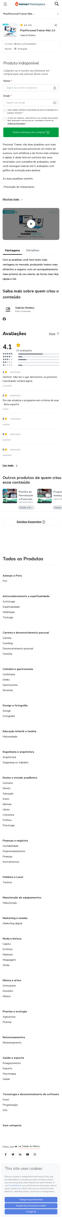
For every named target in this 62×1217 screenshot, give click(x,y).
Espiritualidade (11, 607)
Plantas (7, 1022)
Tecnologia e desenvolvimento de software (31, 1094)
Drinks (6, 680)
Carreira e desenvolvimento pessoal (26, 632)
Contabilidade (11, 846)
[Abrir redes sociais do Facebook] (4, 320)
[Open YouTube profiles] (27, 1154)
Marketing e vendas (15, 918)
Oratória (7, 654)
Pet (5, 581)
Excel (6, 1099)
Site (5, 1110)
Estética (7, 949)
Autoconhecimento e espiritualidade (26, 596)
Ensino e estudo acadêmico (20, 778)
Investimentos (11, 862)
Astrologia (9, 601)
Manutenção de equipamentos (22, 897)
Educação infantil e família (19, 731)
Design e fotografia (15, 705)
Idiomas (7, 804)
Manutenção (10, 903)
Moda (6, 965)
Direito (7, 788)
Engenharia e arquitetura (18, 752)
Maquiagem (9, 960)
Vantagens (12, 250)
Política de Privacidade (16, 123)
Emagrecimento (12, 1063)
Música (7, 996)
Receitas (8, 690)
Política (7, 820)
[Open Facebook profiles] (5, 1154)
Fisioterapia (9, 1074)
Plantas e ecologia (15, 1011)
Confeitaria (9, 674)
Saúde (6, 1079)
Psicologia (9, 825)
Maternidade (10, 736)
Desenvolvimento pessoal (18, 648)
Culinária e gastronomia (18, 669)
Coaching (8, 643)
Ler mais (8, 465)
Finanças (7, 856)
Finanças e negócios (15, 840)
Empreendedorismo (14, 851)
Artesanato (9, 986)
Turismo (7, 882)
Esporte (7, 1068)
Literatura (8, 815)
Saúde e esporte (13, 1058)
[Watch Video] (31, 224)
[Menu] (5, 4)
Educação (8, 793)
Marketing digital (12, 923)
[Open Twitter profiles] (13, 1154)
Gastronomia (10, 685)
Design (7, 711)
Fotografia (9, 716)
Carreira (7, 638)
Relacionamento (12, 1042)
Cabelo (7, 944)
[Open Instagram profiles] (34, 1154)
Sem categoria (12, 1125)
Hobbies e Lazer (13, 877)
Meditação (9, 612)
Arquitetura (9, 757)
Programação (10, 1105)
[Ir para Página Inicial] (30, 4)
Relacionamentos (14, 1037)
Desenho (8, 991)
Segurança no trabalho (15, 762)
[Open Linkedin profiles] (20, 1154)
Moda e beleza (12, 938)
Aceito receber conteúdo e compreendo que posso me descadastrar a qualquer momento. (32, 111)
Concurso (8, 783)
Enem (6, 799)
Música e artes (12, 980)
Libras (6, 809)
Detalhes (32, 250)
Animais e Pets (12, 576)
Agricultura (9, 1017)
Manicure (8, 954)
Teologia (8, 617)
